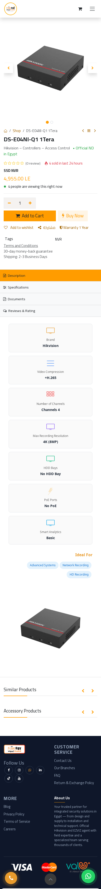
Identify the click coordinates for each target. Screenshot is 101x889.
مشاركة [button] (49, 227)
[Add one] (30, 203)
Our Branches (64, 767)
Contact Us (63, 760)
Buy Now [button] (74, 215)
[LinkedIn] (40, 770)
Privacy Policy (14, 814)
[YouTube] (19, 778)
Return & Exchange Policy (74, 782)
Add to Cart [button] (32, 215)
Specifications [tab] (18, 287)
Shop (17, 130)
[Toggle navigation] (92, 9)
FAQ (57, 775)
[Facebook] (8, 770)
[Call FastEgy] (11, 878)
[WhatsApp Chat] (88, 876)
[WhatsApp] (29, 770)
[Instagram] (19, 770)
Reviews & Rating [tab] (21, 310)
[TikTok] (8, 778)
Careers (10, 829)
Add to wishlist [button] (22, 227)
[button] (8, 68)
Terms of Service (17, 821)
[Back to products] (89, 130)
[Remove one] (9, 203)
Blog (7, 806)
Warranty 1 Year (75, 227)
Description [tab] (16, 275)
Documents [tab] (16, 299)
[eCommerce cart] (80, 9)
